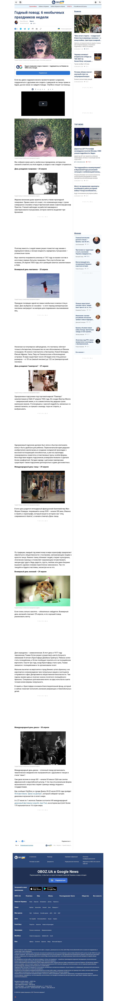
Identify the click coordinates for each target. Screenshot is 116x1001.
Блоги (73, 896)
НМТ (59, 913)
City (54, 845)
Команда (49, 856)
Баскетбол (38, 907)
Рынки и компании (34, 930)
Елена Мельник (24, 21)
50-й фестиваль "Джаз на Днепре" (28, 794)
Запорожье (43, 901)
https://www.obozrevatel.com (74, 949)
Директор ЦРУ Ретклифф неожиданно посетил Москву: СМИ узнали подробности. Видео (87, 151)
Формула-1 (55, 907)
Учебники (36, 913)
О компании (32, 856)
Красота (43, 941)
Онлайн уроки (44, 913)
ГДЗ (30, 913)
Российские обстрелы (80, 6)
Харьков (36, 901)
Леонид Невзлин (80, 334)
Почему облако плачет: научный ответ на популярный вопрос (83, 74)
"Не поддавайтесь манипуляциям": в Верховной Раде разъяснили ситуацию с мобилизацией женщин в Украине (87, 170)
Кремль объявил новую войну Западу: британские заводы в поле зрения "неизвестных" (85, 330)
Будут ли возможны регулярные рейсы (86, 193)
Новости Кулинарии (47, 924)
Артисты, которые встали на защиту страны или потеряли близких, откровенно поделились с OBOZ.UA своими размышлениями (87, 44)
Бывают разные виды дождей (83, 79)
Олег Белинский (80, 244)
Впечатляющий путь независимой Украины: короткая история (84, 264)
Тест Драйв (32, 918)
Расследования (64, 896)
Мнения (77, 233)
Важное (77, 11)
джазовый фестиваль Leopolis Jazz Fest (30, 803)
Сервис (55, 918)
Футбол (31, 907)
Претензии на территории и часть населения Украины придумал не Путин (84, 252)
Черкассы (56, 901)
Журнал (32, 21)
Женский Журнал (57, 941)
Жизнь (50, 896)
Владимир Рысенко (81, 310)
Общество (85, 896)
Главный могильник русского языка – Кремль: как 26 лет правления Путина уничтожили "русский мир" (83, 240)
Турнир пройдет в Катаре (81, 64)
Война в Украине (44, 6)
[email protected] (35, 987)
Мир (38, 896)
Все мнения (79, 352)
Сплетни (37, 941)
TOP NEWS (78, 124)
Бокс (49, 907)
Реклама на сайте (34, 861)
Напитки (38, 924)
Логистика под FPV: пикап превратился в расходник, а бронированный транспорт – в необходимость (85, 342)
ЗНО (55, 913)
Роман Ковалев (80, 346)
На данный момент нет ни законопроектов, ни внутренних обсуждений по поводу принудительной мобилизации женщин (87, 176)
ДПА (51, 913)
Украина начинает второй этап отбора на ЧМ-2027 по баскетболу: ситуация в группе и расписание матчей (83, 58)
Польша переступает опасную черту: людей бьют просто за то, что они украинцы (83, 305)
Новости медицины (34, 936)
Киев (30, 901)
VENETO (69, 6)
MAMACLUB (45, 936)
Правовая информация (71, 856)
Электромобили (41, 918)
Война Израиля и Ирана (58, 6)
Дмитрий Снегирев (80, 322)
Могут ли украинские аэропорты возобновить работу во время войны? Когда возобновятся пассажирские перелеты (86, 188)
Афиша (31, 941)
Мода (48, 941)
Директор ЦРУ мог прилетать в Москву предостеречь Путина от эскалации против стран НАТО (87, 157)
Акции (49, 918)
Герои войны (33, 6)
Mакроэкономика (46, 930)
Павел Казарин (80, 268)
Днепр (49, 901)
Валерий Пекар (79, 256)
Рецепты (31, 924)
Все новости (97, 896)
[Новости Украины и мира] (49, 846)
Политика (29, 896)
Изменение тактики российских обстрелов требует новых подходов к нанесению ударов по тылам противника (85, 318)
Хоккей (44, 907)
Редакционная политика (26, 845)
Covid (51, 936)
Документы (50, 861)
